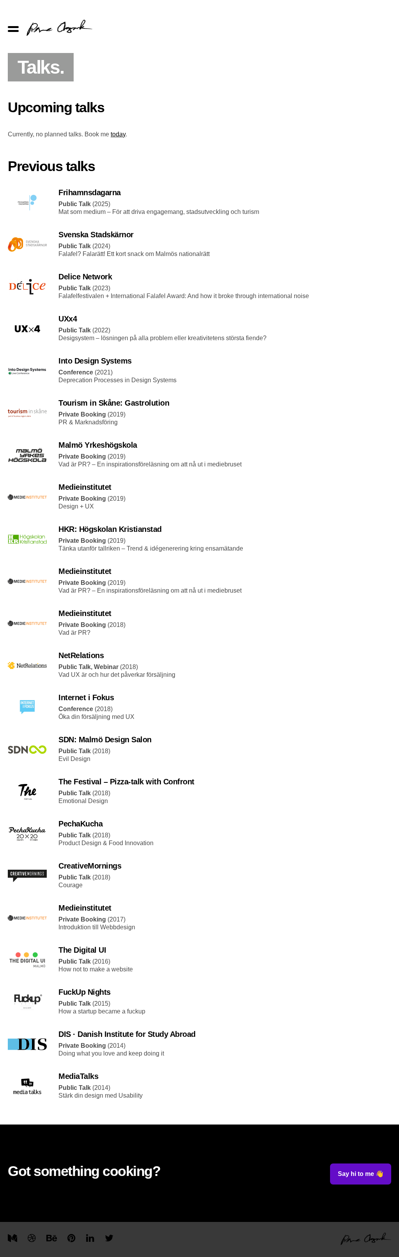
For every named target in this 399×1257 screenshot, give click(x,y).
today (118, 134)
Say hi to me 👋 (360, 1173)
